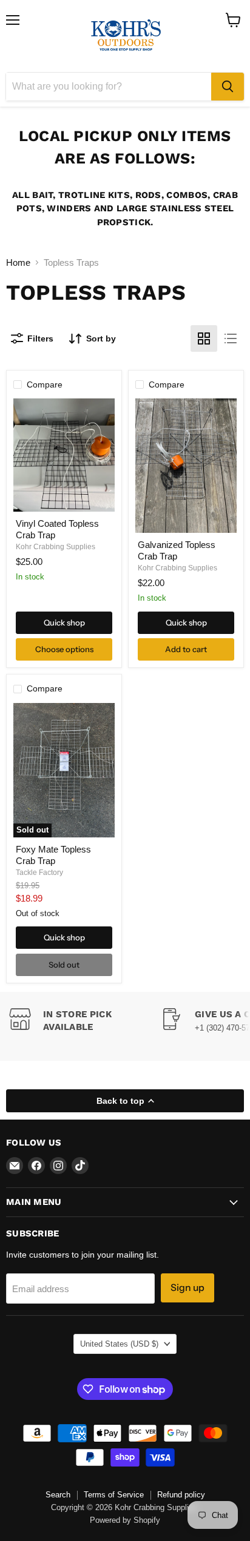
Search (58, 1494)
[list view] (230, 338)
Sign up (187, 1287)
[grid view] (204, 338)
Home (18, 262)
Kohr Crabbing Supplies (55, 547)
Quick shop (64, 622)
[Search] (227, 87)
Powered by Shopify (125, 1520)
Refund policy (181, 1494)
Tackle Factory (39, 872)
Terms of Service (114, 1494)
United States (119, 1343)
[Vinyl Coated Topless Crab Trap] (64, 455)
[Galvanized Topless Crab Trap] (186, 465)
